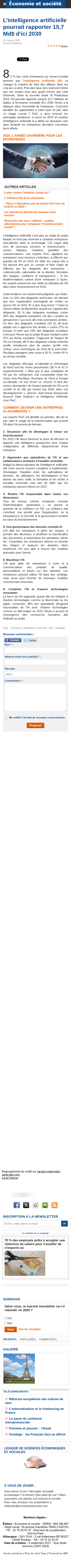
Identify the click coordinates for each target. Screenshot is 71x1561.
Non (9, 1323)
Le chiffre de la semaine (35, 1233)
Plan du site (32, 1553)
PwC (51, 628)
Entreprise (16, 628)
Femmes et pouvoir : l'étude (30, 1428)
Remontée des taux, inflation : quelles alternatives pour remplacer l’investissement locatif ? (33, 224)
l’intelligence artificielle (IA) (42, 80)
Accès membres (13, 1553)
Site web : (10, 668)
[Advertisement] (33, 773)
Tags (43, 1553)
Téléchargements (16, 1391)
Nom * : (9, 644)
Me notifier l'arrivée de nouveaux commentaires (37, 717)
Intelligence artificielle (35, 628)
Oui (9, 1318)
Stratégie (60, 628)
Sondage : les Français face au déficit (37, 1434)
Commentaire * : (14, 680)
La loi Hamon (10, 1177)
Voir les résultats (30, 1329)
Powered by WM (58, 1553)
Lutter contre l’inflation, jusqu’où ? (27, 192)
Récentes (10, 1339)
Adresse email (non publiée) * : (23, 656)
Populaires (28, 1339)
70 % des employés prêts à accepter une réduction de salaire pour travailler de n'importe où (35, 1244)
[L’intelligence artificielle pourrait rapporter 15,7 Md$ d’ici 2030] (35, 144)
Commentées (48, 1339)
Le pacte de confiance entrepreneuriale (23, 1420)
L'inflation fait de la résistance (24, 198)
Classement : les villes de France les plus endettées (19, 1379)
